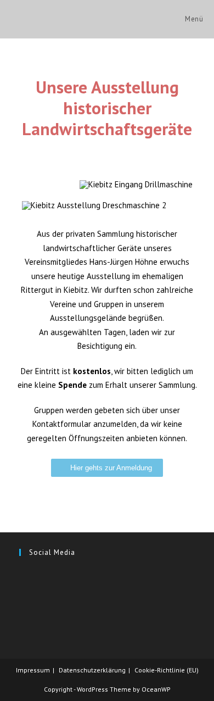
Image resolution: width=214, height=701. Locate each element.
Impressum (33, 670)
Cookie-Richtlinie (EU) (166, 670)
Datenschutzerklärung (92, 670)
